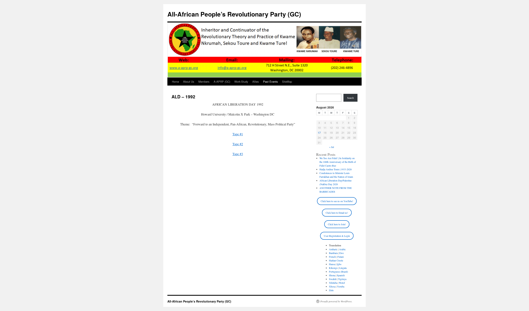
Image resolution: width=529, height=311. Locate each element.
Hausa (332, 264)
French (332, 256)
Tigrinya (342, 279)
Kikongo (333, 267)
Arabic (342, 249)
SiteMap (287, 81)
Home (175, 81)
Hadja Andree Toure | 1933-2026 (335, 169)
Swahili (332, 279)
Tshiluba (333, 282)
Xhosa (332, 286)
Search (350, 97)
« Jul (331, 147)
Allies (255, 81)
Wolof (342, 282)
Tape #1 (237, 134)
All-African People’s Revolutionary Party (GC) (234, 14)
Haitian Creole (336, 260)
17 (319, 132)
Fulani (340, 256)
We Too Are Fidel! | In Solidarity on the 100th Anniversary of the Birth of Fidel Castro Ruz (337, 161)
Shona (332, 275)
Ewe (341, 253)
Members (204, 81)
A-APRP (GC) (222, 81)
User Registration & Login (337, 235)
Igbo (339, 264)
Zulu (331, 290)
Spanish (341, 275)
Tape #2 (237, 144)
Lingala (343, 267)
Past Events (270, 81)
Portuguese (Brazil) (338, 271)
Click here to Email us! (337, 212)
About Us (188, 81)
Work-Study (241, 81)
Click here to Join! (337, 224)
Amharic (333, 249)
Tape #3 (237, 154)
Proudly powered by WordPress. (336, 301)
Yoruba (340, 286)
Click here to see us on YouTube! (337, 201)
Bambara (333, 253)
